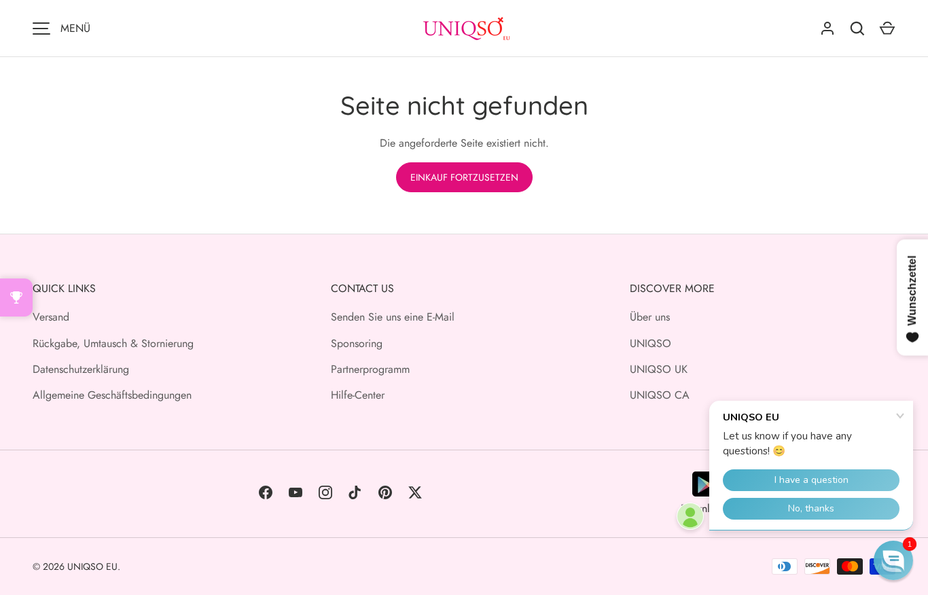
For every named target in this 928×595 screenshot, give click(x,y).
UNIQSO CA (660, 395)
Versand (51, 317)
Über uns (650, 317)
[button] (893, 560)
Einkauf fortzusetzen (464, 177)
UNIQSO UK (659, 369)
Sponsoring (356, 343)
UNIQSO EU (92, 566)
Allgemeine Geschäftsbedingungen (112, 395)
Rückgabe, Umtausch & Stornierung (113, 343)
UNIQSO (650, 343)
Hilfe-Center (358, 395)
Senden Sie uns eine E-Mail (392, 317)
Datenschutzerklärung (81, 369)
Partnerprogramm (370, 369)
